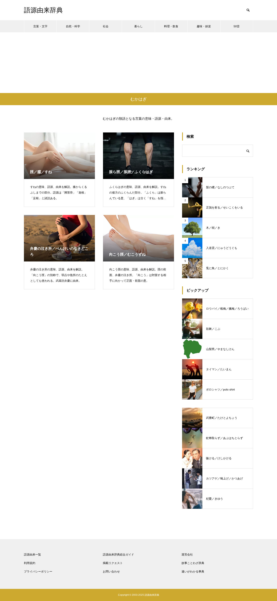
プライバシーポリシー (38, 571)
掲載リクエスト (113, 563)
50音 (237, 26)
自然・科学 (73, 26)
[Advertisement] (138, 62)
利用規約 (29, 563)
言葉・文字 (40, 26)
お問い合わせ (111, 571)
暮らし (138, 26)
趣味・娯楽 (204, 26)
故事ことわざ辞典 (192, 563)
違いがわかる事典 (192, 571)
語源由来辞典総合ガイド (118, 554)
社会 (105, 26)
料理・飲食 (171, 26)
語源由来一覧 (32, 554)
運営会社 (187, 554)
